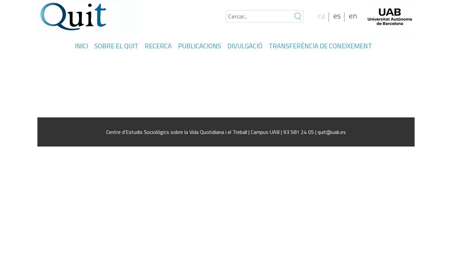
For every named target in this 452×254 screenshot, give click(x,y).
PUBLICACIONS (199, 46)
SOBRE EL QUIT (116, 46)
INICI (81, 46)
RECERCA (158, 46)
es (337, 15)
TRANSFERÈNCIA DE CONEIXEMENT (320, 46)
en (353, 15)
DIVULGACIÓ (244, 46)
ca (321, 15)
